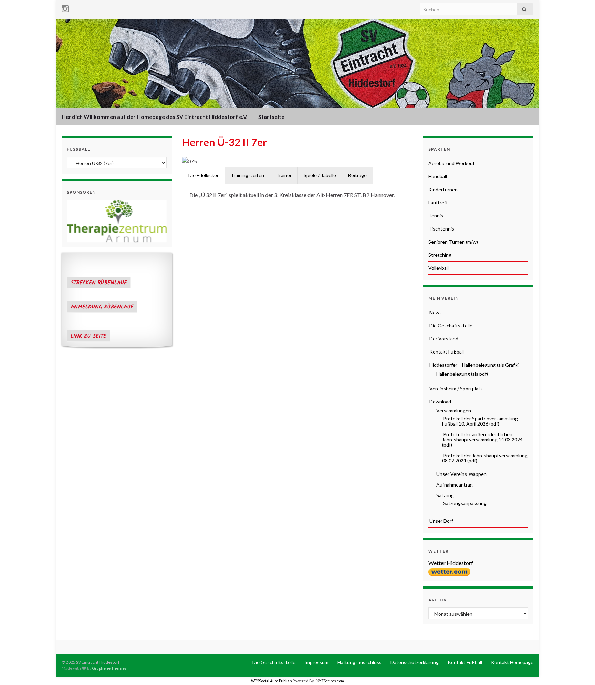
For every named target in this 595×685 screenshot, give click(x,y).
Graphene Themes (109, 668)
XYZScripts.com (330, 680)
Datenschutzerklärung (414, 662)
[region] (117, 221)
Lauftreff (438, 202)
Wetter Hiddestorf (450, 563)
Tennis (435, 215)
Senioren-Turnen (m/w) (453, 242)
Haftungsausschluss (359, 662)
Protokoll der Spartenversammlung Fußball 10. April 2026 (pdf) (480, 421)
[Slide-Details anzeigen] (117, 221)
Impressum (315, 662)
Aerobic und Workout (451, 163)
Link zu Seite (88, 336)
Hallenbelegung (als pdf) (461, 374)
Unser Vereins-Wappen (461, 474)
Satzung (444, 495)
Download (439, 402)
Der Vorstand (443, 338)
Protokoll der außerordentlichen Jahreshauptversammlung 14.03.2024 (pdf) (482, 439)
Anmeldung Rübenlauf (102, 307)
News (435, 312)
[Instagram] (65, 7)
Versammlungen (453, 410)
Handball (437, 176)
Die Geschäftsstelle (450, 325)
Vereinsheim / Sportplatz (455, 388)
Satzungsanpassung (464, 503)
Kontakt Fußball (446, 352)
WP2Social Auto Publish (271, 680)
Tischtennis (441, 229)
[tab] (203, 175)
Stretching (439, 255)
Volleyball (438, 268)
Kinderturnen (443, 189)
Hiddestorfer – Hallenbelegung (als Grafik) (474, 365)
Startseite (271, 116)
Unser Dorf (440, 521)
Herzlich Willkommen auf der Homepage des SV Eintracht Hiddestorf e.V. (155, 116)
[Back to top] (579, 669)
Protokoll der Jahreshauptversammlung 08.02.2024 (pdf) (485, 457)
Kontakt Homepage (511, 662)
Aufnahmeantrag (454, 485)
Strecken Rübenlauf (99, 283)
